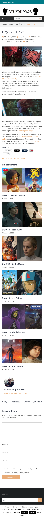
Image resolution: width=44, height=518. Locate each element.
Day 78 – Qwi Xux (32, 402)
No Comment (30, 41)
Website (5, 461)
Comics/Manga (7, 41)
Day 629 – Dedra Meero (13, 264)
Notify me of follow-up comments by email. (20, 469)
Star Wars (8, 158)
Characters (28, 39)
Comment (6, 421)
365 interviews (33, 141)
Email (5, 453)
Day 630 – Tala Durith (12, 230)
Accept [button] (24, 512)
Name (5, 445)
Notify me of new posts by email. (16, 473)
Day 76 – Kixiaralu (12, 402)
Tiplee (27, 158)
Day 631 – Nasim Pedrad (13, 195)
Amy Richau (23, 37)
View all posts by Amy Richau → (16, 393)
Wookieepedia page (25, 131)
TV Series (18, 41)
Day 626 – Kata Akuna (12, 366)
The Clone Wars (19, 158)
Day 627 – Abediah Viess (13, 332)
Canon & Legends (16, 39)
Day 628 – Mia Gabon (12, 298)
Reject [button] (32, 512)
